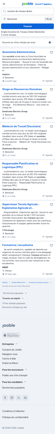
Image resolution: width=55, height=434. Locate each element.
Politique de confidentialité (15, 417)
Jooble (20, 427)
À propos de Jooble (12, 349)
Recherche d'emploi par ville (14, 307)
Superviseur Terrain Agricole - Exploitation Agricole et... (20, 206)
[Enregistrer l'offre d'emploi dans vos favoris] (51, 52)
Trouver (27, 26)
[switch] (50, 42)
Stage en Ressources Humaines (22, 89)
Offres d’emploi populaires (13, 303)
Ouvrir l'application (44, 4)
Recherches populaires (13, 293)
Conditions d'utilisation (13, 411)
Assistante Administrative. (19, 52)
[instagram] (12, 397)
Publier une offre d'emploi (14, 375)
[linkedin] (25, 397)
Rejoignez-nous (9, 354)
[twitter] (18, 397)
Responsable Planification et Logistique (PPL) (20, 165)
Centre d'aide (9, 358)
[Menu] (4, 4)
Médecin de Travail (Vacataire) (21, 126)
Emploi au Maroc (10, 363)
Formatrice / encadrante (17, 245)
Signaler (49, 81)
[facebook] (5, 397)
